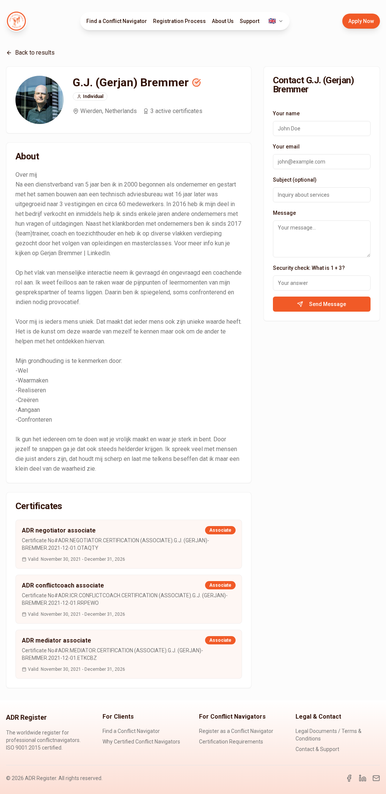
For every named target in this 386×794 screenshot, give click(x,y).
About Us (223, 21)
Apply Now (361, 21)
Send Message (327, 304)
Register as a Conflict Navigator (236, 731)
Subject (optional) (295, 180)
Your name (286, 113)
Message (284, 213)
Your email (286, 147)
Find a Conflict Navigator (116, 21)
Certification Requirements (231, 742)
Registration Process (179, 21)
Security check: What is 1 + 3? (309, 268)
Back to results (35, 52)
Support (249, 21)
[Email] (376, 778)
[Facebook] (349, 778)
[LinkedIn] (362, 778)
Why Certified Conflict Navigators (141, 742)
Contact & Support (317, 749)
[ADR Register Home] (16, 21)
